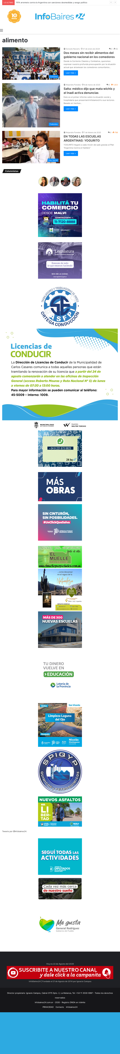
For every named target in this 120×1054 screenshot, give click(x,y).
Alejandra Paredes (73, 85)
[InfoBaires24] (60, 16)
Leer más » (71, 73)
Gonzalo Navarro (73, 49)
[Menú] (1, 30)
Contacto (60, 1007)
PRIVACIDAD (48, 1007)
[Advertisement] (60, 1032)
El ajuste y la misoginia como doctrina (35, 2)
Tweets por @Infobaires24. (14, 831)
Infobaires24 (71, 1007)
